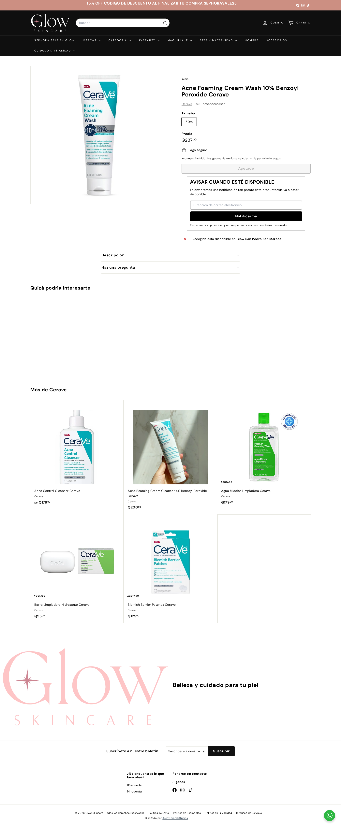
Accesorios (276, 40)
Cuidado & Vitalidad (53, 50)
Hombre (252, 40)
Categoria (118, 40)
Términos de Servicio (249, 813)
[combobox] (123, 23)
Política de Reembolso (187, 813)
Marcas (90, 40)
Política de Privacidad (218, 813)
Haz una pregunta (118, 267)
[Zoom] (99, 135)
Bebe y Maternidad (217, 40)
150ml (189, 122)
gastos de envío (222, 158)
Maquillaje (178, 40)
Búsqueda (134, 785)
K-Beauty (147, 40)
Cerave (187, 104)
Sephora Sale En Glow (54, 40)
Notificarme (246, 216)
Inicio (185, 79)
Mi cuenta (134, 791)
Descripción (113, 255)
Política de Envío (159, 813)
